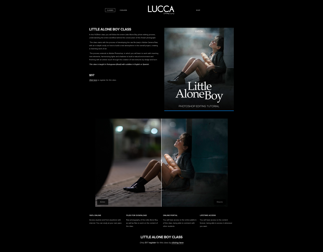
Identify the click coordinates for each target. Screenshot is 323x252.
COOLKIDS (123, 10)
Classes (110, 10)
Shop (198, 10)
